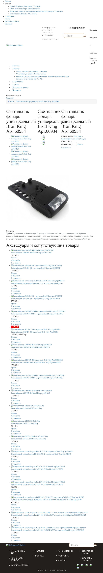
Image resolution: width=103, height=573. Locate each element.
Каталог (39, 551)
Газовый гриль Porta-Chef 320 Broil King (26, 408)
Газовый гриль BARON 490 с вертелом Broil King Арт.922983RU (35, 268)
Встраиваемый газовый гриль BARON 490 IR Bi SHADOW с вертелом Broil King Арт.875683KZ (47, 530)
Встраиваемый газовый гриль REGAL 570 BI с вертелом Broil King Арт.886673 (41, 454)
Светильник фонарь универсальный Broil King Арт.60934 (37, 101)
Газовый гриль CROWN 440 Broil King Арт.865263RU (31, 253)
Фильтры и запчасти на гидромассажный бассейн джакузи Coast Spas (36, 11)
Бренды (39, 555)
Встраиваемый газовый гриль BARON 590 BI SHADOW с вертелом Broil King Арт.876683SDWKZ (48, 515)
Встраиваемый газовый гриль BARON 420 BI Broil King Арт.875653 (37, 469)
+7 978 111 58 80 (76, 28)
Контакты (8, 24)
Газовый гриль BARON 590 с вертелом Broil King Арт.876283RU (35, 299)
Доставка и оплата (12, 21)
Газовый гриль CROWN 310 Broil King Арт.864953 (30, 393)
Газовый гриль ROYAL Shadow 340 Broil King (28, 439)
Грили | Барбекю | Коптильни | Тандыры (25, 6)
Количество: (66, 144)
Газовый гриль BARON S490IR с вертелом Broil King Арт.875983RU (37, 314)
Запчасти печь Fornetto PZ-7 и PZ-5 (23, 14)
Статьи (7, 19)
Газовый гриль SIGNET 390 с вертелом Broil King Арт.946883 (34, 332)
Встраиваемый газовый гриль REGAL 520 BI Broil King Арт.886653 (37, 283)
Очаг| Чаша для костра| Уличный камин (25, 9)
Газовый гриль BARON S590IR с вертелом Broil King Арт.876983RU (37, 378)
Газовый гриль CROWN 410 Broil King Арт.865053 (30, 347)
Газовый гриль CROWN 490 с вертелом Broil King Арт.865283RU (36, 363)
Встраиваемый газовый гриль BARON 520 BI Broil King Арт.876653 (37, 484)
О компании (9, 16)
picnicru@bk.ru (20, 565)
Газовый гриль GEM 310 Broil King (24, 423)
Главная (8, 1)
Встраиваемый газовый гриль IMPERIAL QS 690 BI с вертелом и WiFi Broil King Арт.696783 (46, 500)
